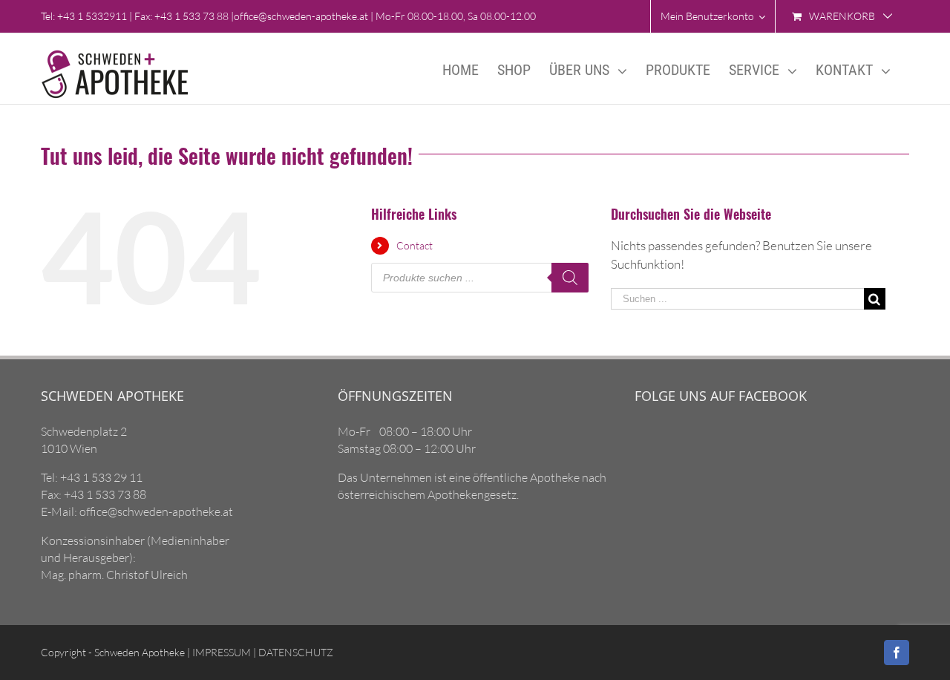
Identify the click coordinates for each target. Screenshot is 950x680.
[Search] (570, 277)
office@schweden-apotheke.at (301, 16)
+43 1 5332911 (92, 16)
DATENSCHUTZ (294, 652)
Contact (414, 245)
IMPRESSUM (220, 652)
